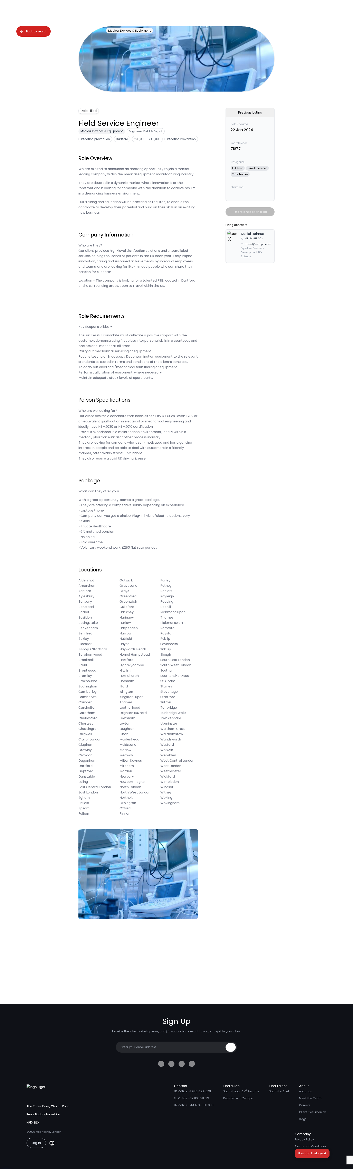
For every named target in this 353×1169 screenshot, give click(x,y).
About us (305, 1091)
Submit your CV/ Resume (241, 1091)
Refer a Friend (304, 1153)
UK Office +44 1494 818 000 (193, 1105)
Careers (304, 1105)
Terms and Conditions (310, 1146)
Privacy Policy (304, 1139)
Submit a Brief (279, 1091)
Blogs (302, 1119)
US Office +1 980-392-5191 (192, 1091)
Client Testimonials (312, 1112)
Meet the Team (310, 1098)
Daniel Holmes (252, 233)
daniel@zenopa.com (258, 244)
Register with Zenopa (238, 1098)
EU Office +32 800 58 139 (191, 1098)
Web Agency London (48, 1132)
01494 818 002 (254, 238)
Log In (36, 1142)
